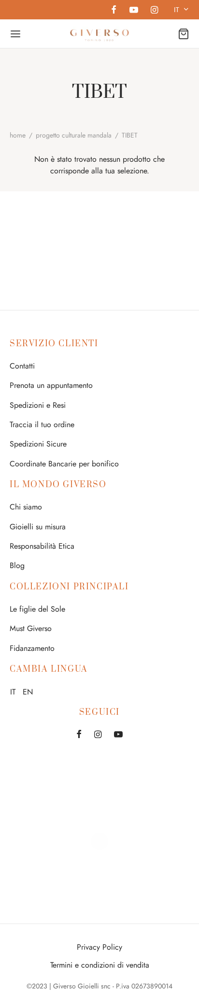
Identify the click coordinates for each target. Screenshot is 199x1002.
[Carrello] (183, 34)
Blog (17, 565)
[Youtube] (133, 10)
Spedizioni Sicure (38, 443)
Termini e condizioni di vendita (99, 965)
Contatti (22, 365)
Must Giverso (31, 628)
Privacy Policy (99, 947)
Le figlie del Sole (37, 609)
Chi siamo (26, 506)
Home (18, 135)
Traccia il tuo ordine (42, 424)
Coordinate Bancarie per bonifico (64, 463)
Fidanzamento (32, 648)
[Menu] (15, 34)
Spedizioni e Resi (38, 405)
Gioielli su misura (38, 526)
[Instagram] (154, 10)
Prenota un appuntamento (51, 385)
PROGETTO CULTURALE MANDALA (74, 135)
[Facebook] (113, 10)
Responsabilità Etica (42, 546)
